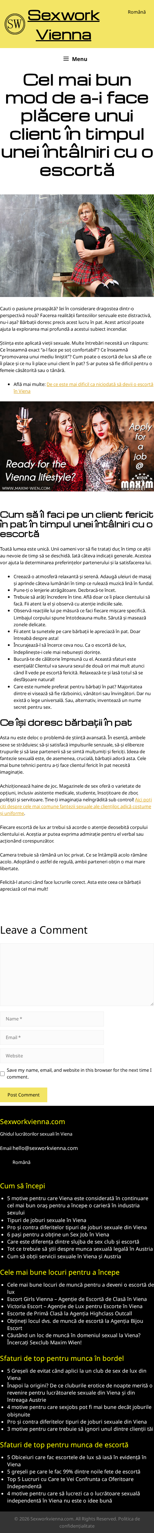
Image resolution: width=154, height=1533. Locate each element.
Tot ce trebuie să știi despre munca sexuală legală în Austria (80, 1248)
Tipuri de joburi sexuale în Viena (46, 1220)
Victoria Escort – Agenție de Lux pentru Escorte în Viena (75, 1306)
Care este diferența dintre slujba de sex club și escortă (73, 1241)
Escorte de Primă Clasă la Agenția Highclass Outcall (69, 1313)
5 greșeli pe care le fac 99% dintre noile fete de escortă (73, 1471)
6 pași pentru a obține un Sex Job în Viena (58, 1234)
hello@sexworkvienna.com (45, 1148)
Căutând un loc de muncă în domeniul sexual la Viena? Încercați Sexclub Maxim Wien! (73, 1339)
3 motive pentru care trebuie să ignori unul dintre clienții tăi (80, 1428)
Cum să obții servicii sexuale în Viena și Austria (64, 1256)
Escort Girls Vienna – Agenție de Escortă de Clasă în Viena (77, 1299)
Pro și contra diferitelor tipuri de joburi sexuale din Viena (77, 1227)
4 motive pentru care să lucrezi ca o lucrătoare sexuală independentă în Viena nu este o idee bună (73, 1497)
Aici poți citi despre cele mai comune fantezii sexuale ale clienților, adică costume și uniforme (76, 806)
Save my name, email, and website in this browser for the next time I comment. (79, 1073)
